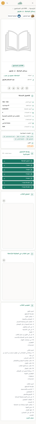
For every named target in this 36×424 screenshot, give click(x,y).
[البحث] (7, 3)
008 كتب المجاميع (20, 8)
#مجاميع (30, 139)
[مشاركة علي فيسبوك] (9, 88)
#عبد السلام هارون (9, 136)
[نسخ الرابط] (22, 88)
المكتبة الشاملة (12, 16)
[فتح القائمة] (32, 3)
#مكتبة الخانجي (19, 139)
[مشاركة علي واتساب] (13, 88)
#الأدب (30, 136)
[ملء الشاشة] (4, 200)
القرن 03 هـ (30, 146)
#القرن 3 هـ (20, 136)
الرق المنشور (26, 16)
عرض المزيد (30, 418)
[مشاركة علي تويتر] (18, 88)
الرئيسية (32, 8)
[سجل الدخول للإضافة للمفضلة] (27, 88)
